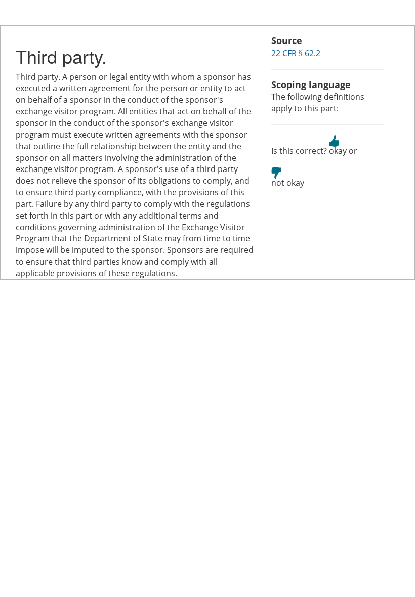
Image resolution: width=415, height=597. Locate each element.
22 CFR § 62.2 (295, 53)
